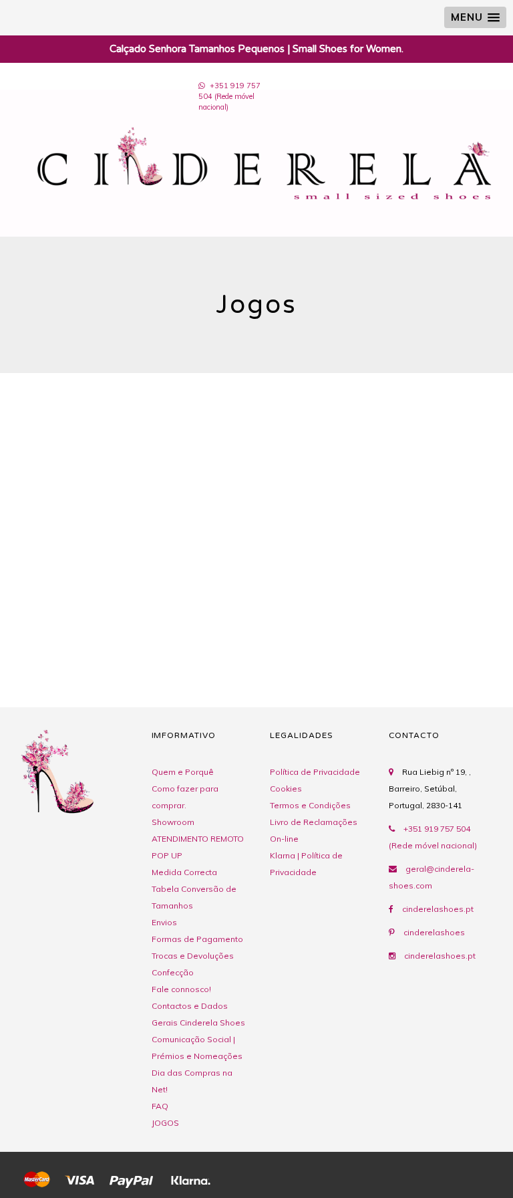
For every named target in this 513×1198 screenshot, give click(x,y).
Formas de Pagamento (197, 939)
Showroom (173, 822)
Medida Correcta (184, 872)
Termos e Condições (310, 805)
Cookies (286, 789)
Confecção (173, 972)
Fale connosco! (181, 989)
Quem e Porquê (183, 772)
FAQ (160, 1106)
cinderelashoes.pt (438, 909)
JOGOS (165, 1123)
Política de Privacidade (315, 772)
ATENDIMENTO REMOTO (198, 839)
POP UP (167, 855)
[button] (475, 17)
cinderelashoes (434, 932)
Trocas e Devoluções (193, 956)
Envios (164, 922)
